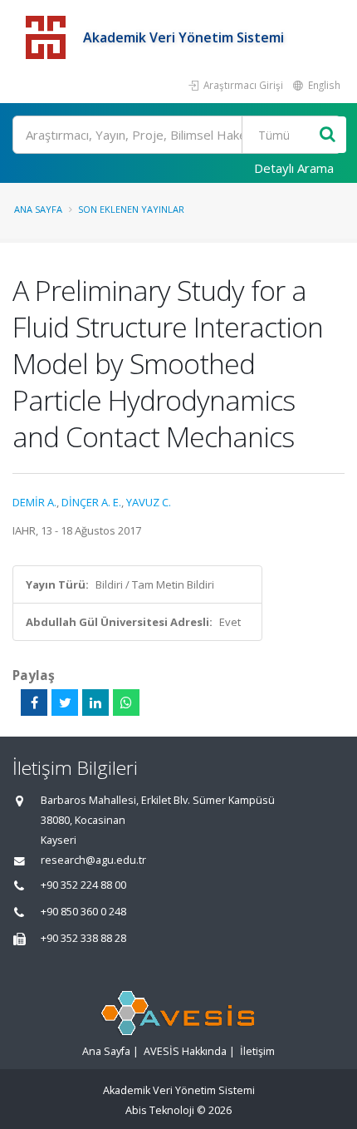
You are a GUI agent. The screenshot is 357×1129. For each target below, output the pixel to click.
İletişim (257, 1051)
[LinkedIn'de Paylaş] (95, 702)
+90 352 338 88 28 (83, 938)
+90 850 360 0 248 (83, 912)
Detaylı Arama (294, 168)
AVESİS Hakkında (185, 1051)
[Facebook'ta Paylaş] (34, 702)
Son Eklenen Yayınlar (131, 209)
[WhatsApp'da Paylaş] (126, 702)
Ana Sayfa (38, 209)
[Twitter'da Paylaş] (64, 702)
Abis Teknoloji (159, 1110)
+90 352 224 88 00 (83, 885)
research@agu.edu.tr (93, 860)
